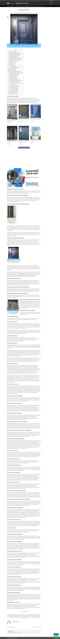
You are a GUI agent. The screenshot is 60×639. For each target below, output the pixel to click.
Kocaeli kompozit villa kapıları (21, 616)
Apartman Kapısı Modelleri (27, 6)
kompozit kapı (27, 616)
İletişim (42, 6)
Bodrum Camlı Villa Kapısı (12, 75)
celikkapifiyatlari (17, 12)
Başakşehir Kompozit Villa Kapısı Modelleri (15, 57)
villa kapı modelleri (24, 617)
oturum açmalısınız (18, 632)
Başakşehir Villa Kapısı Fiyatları (13, 52)
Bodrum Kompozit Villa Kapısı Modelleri (14, 71)
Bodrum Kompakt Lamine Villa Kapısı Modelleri (15, 72)
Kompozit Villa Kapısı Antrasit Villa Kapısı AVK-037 (12, 142)
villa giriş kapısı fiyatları (16, 617)
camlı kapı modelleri (18, 615)
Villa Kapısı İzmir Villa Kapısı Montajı (15, 83)
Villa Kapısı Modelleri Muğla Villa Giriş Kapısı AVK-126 (11, 121)
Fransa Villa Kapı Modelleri (13, 89)
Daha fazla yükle (24, 147)
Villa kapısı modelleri (10, 337)
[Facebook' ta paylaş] (20, 611)
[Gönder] (27, 3)
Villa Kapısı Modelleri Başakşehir (13, 55)
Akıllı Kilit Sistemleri (12, 65)
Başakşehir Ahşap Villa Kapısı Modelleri (14, 58)
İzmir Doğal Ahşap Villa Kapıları (13, 82)
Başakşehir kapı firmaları (23, 614)
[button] (51, 3)
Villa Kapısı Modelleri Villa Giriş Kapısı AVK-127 (23, 142)
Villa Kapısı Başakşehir (12, 51)
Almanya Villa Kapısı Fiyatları (13, 87)
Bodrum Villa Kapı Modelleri (11, 69)
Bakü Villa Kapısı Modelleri (13, 91)
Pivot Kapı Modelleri (36, 6)
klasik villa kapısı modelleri (13, 616)
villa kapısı (28, 617)
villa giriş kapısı (11, 617)
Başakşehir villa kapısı (13, 615)
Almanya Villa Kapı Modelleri (13, 86)
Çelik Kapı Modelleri (18, 6)
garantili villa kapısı (28, 615)
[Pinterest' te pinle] (25, 611)
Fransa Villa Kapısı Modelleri (13, 88)
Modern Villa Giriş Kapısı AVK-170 (23, 119)
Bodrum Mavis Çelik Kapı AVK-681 (35, 119)
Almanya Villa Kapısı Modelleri (13, 85)
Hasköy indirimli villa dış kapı (34, 615)
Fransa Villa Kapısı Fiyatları (13, 90)
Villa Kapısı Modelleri (10, 6)
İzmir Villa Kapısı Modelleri (13, 76)
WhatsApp (56, 636)
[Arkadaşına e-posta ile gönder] (24, 611)
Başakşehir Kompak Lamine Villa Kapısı (14, 59)
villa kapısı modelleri (17, 283)
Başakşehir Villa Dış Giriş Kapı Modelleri (15, 53)
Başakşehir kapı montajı (29, 614)
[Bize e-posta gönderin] (52, 0)
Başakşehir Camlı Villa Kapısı (13, 60)
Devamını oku (21, 121)
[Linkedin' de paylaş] (27, 611)
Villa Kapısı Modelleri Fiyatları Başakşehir (13, 54)
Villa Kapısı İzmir (11, 84)
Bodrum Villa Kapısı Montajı (14, 74)
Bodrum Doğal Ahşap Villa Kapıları (14, 73)
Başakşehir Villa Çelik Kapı (12, 56)
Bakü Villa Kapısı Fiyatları (12, 93)
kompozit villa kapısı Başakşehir (33, 616)
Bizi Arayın (56, 634)
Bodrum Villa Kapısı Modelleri (14, 67)
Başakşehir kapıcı (35, 614)
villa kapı (20, 617)
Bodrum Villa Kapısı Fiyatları (11, 70)
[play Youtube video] (24, 177)
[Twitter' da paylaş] (22, 611)
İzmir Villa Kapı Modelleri (12, 77)
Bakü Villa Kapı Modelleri (12, 92)
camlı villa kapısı (24, 615)
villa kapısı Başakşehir (32, 617)
